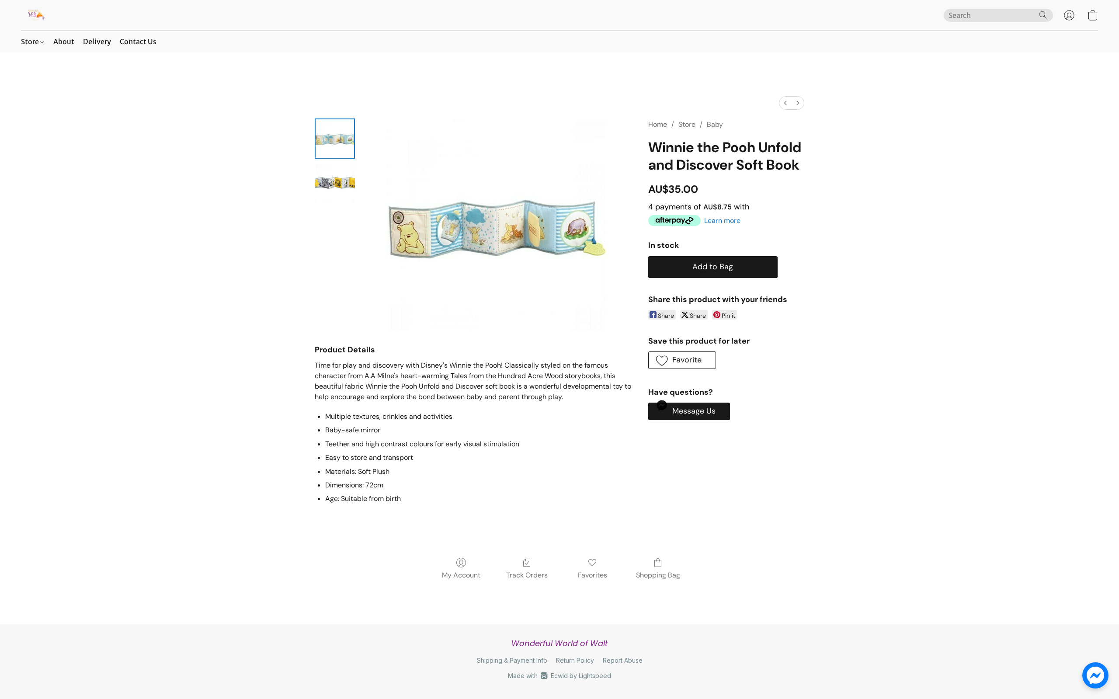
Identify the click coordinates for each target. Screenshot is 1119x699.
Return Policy (575, 660)
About (63, 41)
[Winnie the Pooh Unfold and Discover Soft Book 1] (335, 182)
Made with (559, 675)
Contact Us (138, 41)
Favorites (592, 575)
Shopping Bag (658, 575)
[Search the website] (1042, 15)
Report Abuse (623, 660)
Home (657, 124)
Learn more (722, 220)
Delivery (97, 41)
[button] (35, 15)
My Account (461, 575)
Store (30, 41)
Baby (715, 124)
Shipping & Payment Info (512, 660)
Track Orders (527, 575)
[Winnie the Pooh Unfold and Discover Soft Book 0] (335, 138)
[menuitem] (785, 103)
